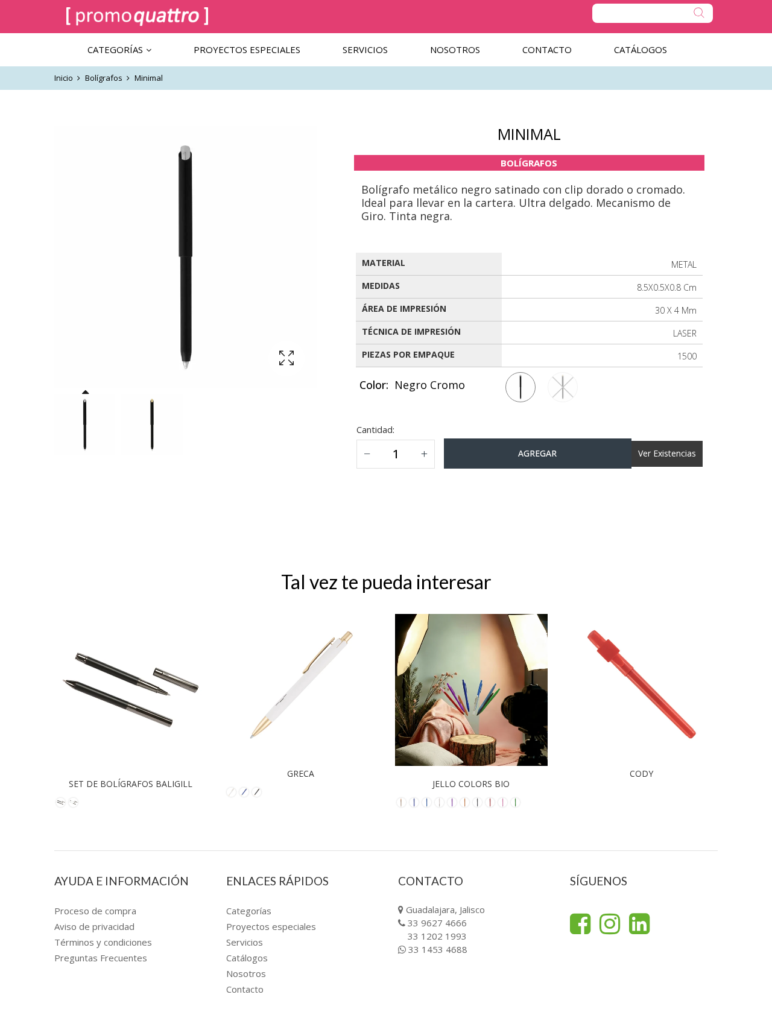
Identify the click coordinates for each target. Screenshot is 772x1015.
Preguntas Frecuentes (100, 957)
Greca (300, 773)
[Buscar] (652, 13)
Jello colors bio (471, 783)
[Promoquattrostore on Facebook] (580, 924)
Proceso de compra (95, 910)
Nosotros (246, 973)
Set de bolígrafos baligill (130, 783)
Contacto (245, 989)
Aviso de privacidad (94, 926)
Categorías (248, 910)
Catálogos (247, 957)
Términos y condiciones (103, 942)
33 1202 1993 (437, 936)
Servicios (244, 942)
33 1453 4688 (437, 949)
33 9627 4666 (437, 923)
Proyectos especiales (271, 926)
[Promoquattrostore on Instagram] (610, 924)
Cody (641, 773)
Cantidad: (375, 429)
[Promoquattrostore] (137, 16)
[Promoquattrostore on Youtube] (639, 924)
